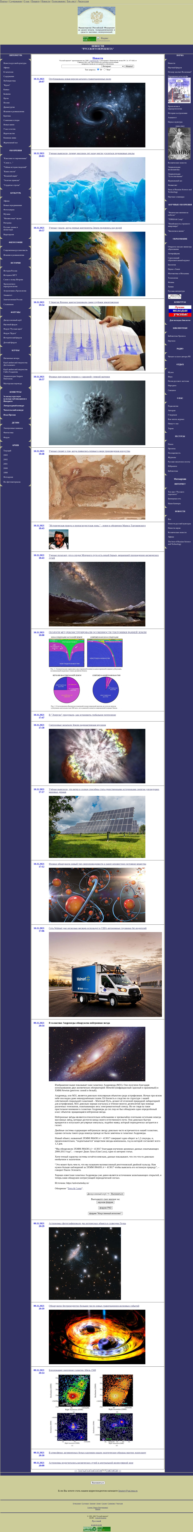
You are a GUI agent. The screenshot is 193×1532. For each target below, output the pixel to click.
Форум (6, 437)
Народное (172, 385)
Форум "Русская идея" (12, 329)
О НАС (180, 398)
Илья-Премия (9, 415)
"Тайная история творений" (15, 167)
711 (79, 1470)
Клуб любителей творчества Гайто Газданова (15, 370)
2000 (5, 468)
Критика (7, 116)
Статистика (111, 1503)
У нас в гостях (9, 129)
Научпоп (171, 341)
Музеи (171, 372)
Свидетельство (94, 60)
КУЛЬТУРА (15, 193)
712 (83, 1470)
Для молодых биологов (180, 320)
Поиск (170, 444)
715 (96, 1470)
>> (120, 1470)
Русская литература (176, 291)
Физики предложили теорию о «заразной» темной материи (79, 376)
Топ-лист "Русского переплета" (176, 493)
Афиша (6, 67)
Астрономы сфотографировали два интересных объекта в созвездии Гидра (87, 1223)
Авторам (171, 410)
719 (112, 1470)
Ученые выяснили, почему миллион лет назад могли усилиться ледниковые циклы (91, 153)
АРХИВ (15, 445)
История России (10, 271)
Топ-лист (71, 1)
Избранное (172, 466)
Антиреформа (174, 253)
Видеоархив (8, 234)
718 (108, 1470)
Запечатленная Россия (12, 299)
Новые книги (8, 124)
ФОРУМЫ (15, 312)
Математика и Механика (178, 273)
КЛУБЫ (15, 350)
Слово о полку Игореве (13, 279)
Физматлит (172, 185)
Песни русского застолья (178, 381)
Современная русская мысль (15, 250)
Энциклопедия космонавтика (174, 168)
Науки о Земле (174, 269)
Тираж (171, 428)
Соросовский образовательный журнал (179, 259)
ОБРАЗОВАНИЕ (180, 239)
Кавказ (6, 89)
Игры (170, 377)
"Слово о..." (8, 163)
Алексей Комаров (100, 1518)
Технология (173, 278)
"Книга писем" (9, 171)
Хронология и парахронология (10, 285)
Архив (98, 1503)
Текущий (7, 451)
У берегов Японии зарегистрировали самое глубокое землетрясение (84, 302)
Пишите (35, 1)
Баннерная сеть (174, 499)
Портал (4, 1)
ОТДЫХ (180, 364)
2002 (5, 459)
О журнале (172, 415)
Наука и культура (175, 122)
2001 (5, 464)
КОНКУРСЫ (15, 392)
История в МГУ (10, 275)
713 (87, 1470)
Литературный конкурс (13, 405)
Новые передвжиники (12, 205)
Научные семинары (176, 197)
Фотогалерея (8, 210)
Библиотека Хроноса (177, 336)
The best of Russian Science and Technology (179, 542)
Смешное (172, 390)
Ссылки (104, 1503)
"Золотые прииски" (11, 180)
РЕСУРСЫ (180, 436)
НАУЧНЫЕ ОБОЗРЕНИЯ (180, 205)
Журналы (172, 457)
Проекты (172, 448)
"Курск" (6, 85)
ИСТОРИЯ (16, 263)
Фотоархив (8, 477)
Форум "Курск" (9, 333)
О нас (27, 1)
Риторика (7, 223)
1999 (5, 472)
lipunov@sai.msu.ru (128, 1490)
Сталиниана (8, 304)
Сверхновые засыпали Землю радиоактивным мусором (77, 725)
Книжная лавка (9, 138)
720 (116, 1470)
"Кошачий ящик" (10, 176)
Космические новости (177, 163)
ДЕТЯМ (15, 423)
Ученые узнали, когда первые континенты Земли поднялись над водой (85, 228)
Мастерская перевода (12, 383)
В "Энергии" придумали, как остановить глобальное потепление (82, 715)
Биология (172, 265)
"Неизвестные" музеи (12, 218)
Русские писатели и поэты (179, 462)
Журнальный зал (10, 142)
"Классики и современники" (15, 158)
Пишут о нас (173, 423)
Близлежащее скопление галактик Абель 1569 (72, 1370)
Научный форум (10, 324)
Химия (171, 287)
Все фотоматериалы (12, 482)
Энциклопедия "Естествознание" (175, 175)
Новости (45, 1)
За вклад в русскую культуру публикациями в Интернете (15, 398)
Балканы (7, 94)
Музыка (6, 214)
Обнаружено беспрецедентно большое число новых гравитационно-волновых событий (94, 1306)
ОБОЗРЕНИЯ (15, 150)
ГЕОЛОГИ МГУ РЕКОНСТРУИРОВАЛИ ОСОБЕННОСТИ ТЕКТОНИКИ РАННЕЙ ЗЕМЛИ (98, 632)
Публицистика (9, 81)
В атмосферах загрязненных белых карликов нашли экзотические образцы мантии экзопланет (97, 1452)
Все (169, 519)
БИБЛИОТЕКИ (180, 328)
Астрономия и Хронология (14, 291)
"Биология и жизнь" (176, 231)
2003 (5, 455)
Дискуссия (83, 1)
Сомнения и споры (11, 120)
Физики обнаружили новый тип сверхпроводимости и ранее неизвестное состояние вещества (97, 864)
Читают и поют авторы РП (179, 356)
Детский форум (10, 342)
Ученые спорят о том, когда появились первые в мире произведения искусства (89, 451)
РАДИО (180, 349)
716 (100, 1470)
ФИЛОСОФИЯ (15, 242)
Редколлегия (173, 406)
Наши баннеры (174, 503)
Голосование (59, 1)
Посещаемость (174, 453)
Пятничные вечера (11, 358)
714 (91, 1470)
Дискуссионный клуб (12, 320)
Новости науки (174, 528)
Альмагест (7, 295)
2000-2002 (180, 126)
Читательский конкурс (13, 410)
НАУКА (180, 55)
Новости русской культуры (14, 63)
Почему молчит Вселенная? (179, 72)
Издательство (9, 133)
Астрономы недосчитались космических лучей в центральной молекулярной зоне (91, 1462)
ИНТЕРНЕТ (180, 484)
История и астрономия (177, 113)
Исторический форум (12, 338)
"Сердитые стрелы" (11, 185)
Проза (6, 98)
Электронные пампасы (13, 428)
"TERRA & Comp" (175, 219)
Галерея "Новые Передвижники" (97, 1507)
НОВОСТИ (180, 511)
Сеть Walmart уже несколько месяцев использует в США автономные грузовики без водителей (98, 928)
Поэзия (6, 103)
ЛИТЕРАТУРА (15, 55)
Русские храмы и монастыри (10, 228)
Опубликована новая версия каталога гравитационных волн (80, 79)
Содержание (15, 1)
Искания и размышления (13, 111)
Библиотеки (173, 471)
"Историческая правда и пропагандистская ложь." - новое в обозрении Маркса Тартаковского (97, 525)
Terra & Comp (75, 1188)
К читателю (8, 72)
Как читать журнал (176, 419)
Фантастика (8, 432)
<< (75, 1470)
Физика (171, 282)
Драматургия (9, 107)
